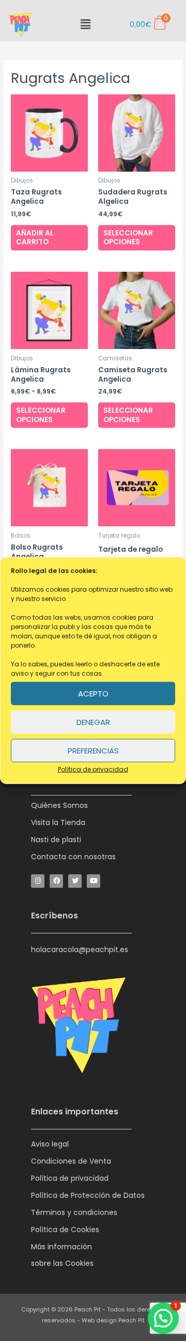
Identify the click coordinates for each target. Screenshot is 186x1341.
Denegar (93, 721)
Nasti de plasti (56, 839)
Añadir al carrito (35, 237)
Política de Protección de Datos (88, 1195)
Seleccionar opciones (128, 237)
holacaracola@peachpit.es (79, 949)
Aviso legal (50, 1144)
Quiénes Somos (59, 805)
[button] (85, 24)
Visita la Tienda (58, 822)
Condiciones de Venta (71, 1161)
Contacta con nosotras (73, 856)
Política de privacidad (93, 769)
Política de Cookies (65, 1229)
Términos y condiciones (74, 1212)
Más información (61, 1246)
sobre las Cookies (62, 1263)
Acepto (93, 693)
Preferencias (93, 750)
